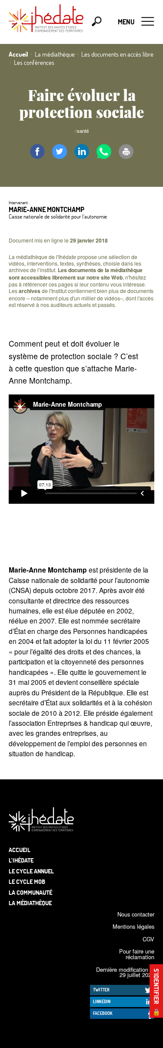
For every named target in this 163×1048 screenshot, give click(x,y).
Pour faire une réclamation (136, 954)
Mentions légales (133, 926)
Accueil (19, 850)
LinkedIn (101, 1001)
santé (83, 130)
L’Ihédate (21, 860)
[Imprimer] (126, 151)
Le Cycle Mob (27, 881)
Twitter (101, 990)
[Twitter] (59, 151)
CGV (148, 939)
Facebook (103, 1013)
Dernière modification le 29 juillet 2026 (125, 972)
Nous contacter (135, 914)
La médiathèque (30, 903)
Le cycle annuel (31, 871)
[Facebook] (37, 151)
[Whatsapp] (104, 151)
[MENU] (147, 22)
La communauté (30, 892)
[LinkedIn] (81, 151)
